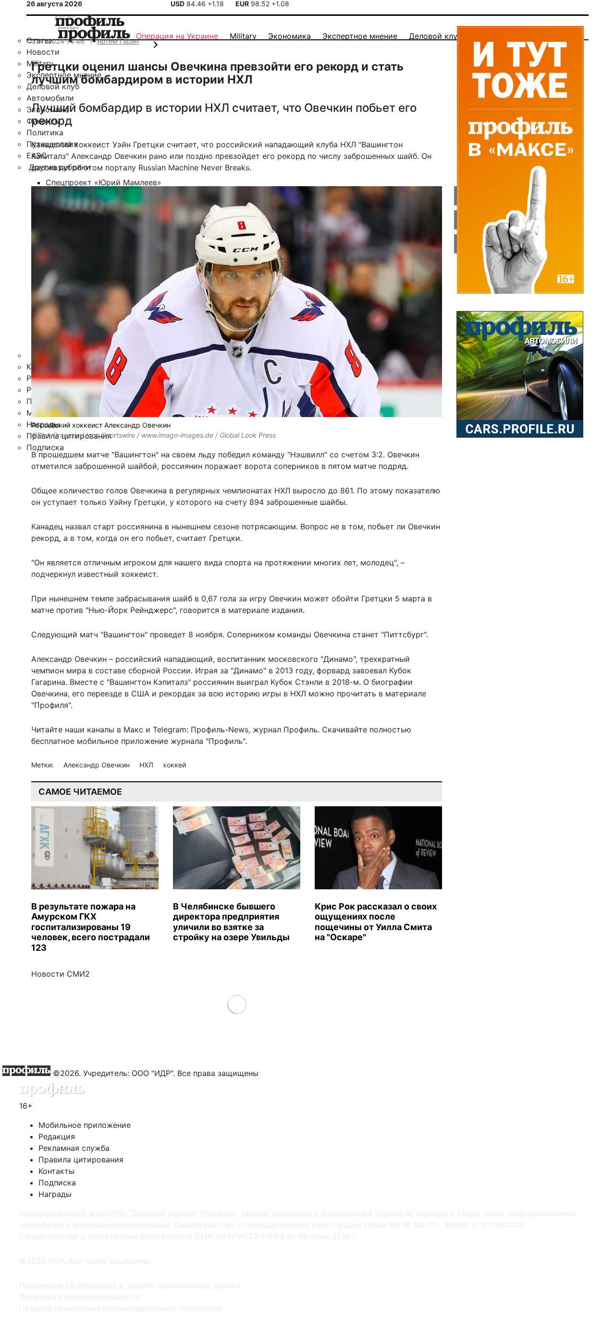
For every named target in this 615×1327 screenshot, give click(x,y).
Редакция (56, 1136)
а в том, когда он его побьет (117, 538)
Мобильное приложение (84, 1125)
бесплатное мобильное (75, 741)
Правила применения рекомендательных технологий (120, 1308)
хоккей (174, 765)
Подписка (57, 1182)
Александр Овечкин (97, 765)
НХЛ (147, 765)
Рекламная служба (74, 1148)
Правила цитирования (80, 1159)
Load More (236, 1004)
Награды (55, 1194)
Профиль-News (219, 729)
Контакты (56, 1171)
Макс (133, 729)
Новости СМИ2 (60, 974)
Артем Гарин (118, 41)
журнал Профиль (285, 729)
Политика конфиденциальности (80, 1297)
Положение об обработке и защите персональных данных (130, 1285)
